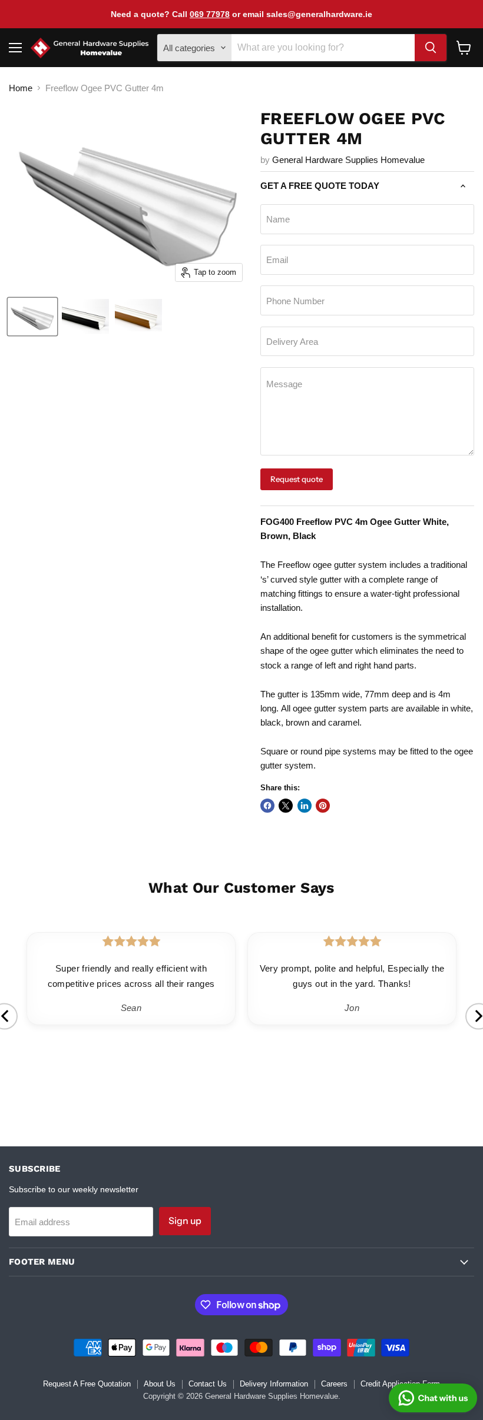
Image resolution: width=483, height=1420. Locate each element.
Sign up (184, 1220)
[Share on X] (286, 806)
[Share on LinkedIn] (304, 806)
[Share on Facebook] (267, 806)
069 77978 (210, 14)
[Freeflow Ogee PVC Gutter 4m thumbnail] (32, 316)
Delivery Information (274, 1383)
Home (20, 88)
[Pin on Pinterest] (323, 806)
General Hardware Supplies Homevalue (348, 160)
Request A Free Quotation (87, 1383)
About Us (160, 1383)
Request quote (296, 479)
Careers (334, 1383)
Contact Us (207, 1383)
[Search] (430, 47)
